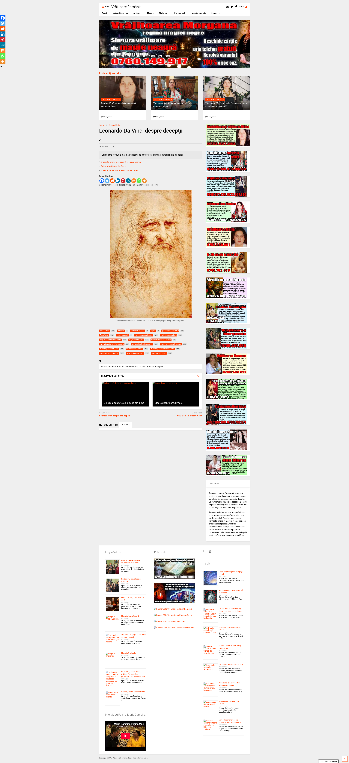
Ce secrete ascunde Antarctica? (231, 664)
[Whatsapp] (139, 180)
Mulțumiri (163, 13)
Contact (214, 13)
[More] (144, 180)
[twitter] (232, 6)
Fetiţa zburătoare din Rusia (113, 166)
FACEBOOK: (125, 425)
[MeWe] (128, 180)
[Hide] (1, 67)
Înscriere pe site (199, 13)
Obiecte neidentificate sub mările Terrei (119, 170)
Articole (136, 13)
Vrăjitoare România (126, 7)
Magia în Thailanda (128, 653)
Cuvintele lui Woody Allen (189, 416)
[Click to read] (125, 394)
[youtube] (227, 6)
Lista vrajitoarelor (111, 100)
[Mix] (133, 180)
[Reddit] (112, 180)
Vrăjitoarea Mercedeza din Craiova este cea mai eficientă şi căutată (226, 104)
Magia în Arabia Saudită (130, 616)
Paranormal (179, 13)
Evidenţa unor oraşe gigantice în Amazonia (121, 162)
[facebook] (236, 6)
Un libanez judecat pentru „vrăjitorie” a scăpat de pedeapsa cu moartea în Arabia (133, 674)
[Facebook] (101, 180)
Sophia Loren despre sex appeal (114, 416)
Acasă (104, 13)
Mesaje (150, 13)
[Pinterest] (123, 180)
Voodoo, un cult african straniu (133, 692)
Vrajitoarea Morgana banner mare (142, 56)
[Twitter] (107, 180)
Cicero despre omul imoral (169, 402)
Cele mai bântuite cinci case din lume (124, 402)
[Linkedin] (117, 180)
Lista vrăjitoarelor (120, 13)
